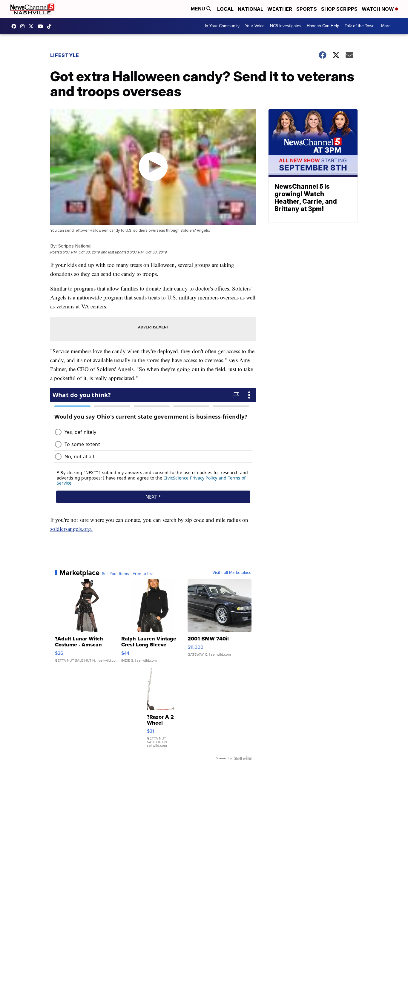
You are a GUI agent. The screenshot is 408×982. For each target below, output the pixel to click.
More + (387, 26)
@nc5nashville (50, 26)
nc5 (32, 26)
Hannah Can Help (323, 26)
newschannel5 (15, 26)
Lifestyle (64, 55)
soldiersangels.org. (71, 528)
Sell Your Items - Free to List (128, 574)
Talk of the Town (360, 26)
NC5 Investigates (285, 26)
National (250, 9)
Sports (306, 9)
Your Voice (255, 26)
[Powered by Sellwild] (242, 758)
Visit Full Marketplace (231, 573)
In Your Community (222, 26)
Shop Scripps (339, 9)
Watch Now (378, 9)
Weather (279, 9)
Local (225, 9)
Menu (198, 8)
